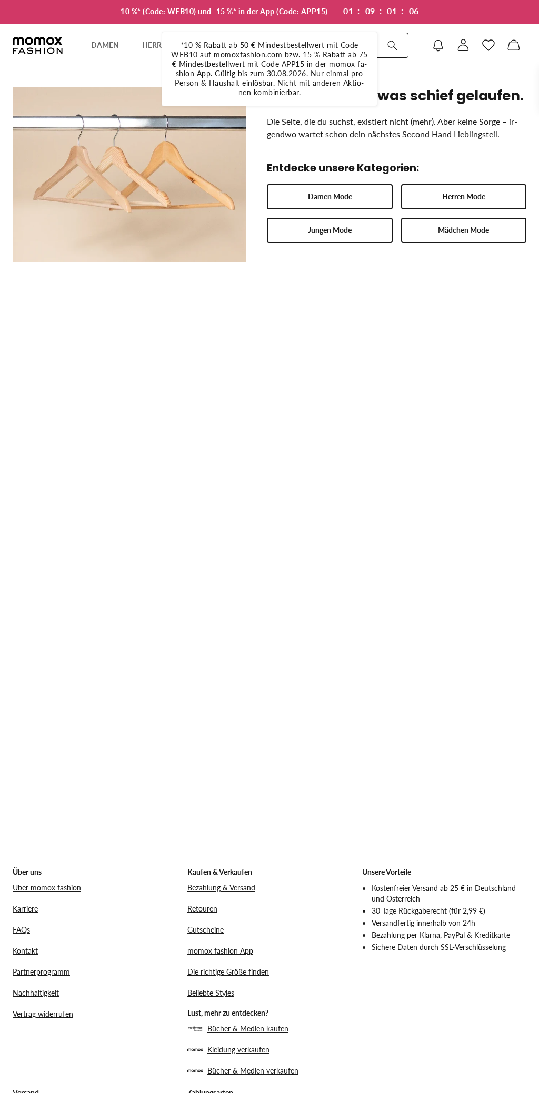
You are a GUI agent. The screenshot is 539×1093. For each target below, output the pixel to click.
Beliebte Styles (210, 992)
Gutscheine (205, 929)
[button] (329, 196)
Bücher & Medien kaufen (247, 1028)
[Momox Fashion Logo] (38, 45)
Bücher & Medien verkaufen (252, 1070)
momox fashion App (220, 950)
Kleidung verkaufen (238, 1049)
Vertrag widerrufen (43, 1013)
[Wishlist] (488, 45)
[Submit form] (392, 45)
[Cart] (513, 45)
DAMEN (105, 45)
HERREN (157, 45)
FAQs (21, 929)
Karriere (25, 908)
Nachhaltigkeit (36, 992)
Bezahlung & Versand (221, 887)
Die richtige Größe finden (228, 971)
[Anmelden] (463, 45)
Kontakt (25, 950)
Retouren (202, 908)
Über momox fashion (47, 887)
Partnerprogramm (41, 971)
